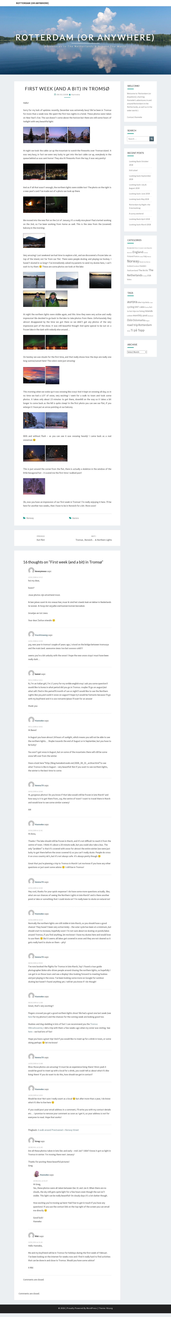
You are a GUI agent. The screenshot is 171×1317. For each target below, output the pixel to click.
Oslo (129, 320)
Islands (149, 311)
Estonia (146, 252)
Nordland (150, 316)
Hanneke (75, 94)
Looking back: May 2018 (139, 199)
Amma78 (39, 785)
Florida (147, 307)
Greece (141, 256)
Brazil (137, 248)
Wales (129, 279)
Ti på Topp (137, 330)
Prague (147, 320)
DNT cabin (140, 307)
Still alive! (133, 170)
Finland (130, 256)
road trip (132, 325)
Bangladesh (131, 248)
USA (149, 275)
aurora (75, 518)
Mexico (149, 256)
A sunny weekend (136, 213)
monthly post (140, 315)
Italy (145, 256)
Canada (141, 248)
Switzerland (132, 270)
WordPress (92, 1308)
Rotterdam (145, 325)
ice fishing (141, 311)
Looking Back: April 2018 (139, 219)
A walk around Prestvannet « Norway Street (58, 1129)
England (138, 252)
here (30, 1016)
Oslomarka (139, 320)
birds (147, 302)
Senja (128, 331)
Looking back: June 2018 (139, 193)
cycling (130, 306)
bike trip (141, 302)
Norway (30, 518)
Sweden (143, 266)
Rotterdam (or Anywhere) (32, 3)
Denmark (129, 252)
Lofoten (129, 316)
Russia (141, 262)
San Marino (147, 262)
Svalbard (136, 266)
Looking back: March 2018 (140, 224)
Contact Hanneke (134, 117)
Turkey (145, 276)
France (136, 256)
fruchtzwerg (41, 635)
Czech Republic (147, 248)
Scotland (130, 266)
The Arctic (143, 270)
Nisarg (109, 1308)
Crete (151, 302)
